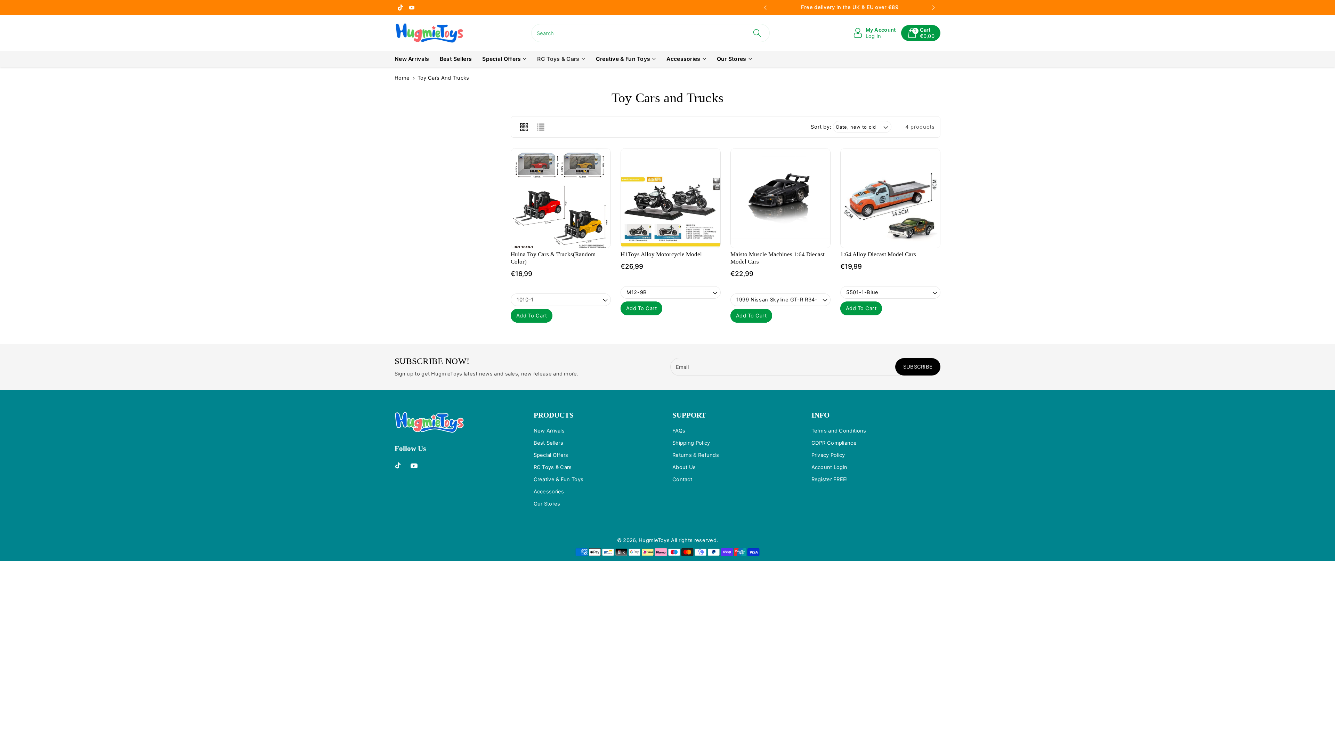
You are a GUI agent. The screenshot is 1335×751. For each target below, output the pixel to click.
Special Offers (501, 59)
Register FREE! (829, 479)
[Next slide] (933, 7)
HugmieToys (654, 540)
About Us (684, 467)
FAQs (678, 431)
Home (402, 78)
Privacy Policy (828, 455)
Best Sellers (549, 443)
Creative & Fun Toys (623, 59)
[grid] (524, 127)
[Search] (757, 33)
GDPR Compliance (834, 443)
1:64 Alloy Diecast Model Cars (878, 254)
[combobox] (651, 33)
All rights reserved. (694, 540)
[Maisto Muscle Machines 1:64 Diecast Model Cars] (780, 198)
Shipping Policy (691, 443)
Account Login (829, 467)
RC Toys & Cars (558, 59)
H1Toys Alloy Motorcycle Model (661, 254)
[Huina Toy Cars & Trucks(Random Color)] (560, 198)
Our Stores (731, 59)
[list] (540, 127)
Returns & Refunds (695, 455)
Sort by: (821, 127)
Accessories (683, 59)
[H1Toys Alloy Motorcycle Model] (670, 198)
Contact (682, 479)
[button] (921, 33)
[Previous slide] (765, 7)
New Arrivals (549, 431)
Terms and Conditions (838, 431)
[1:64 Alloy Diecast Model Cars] (890, 198)
